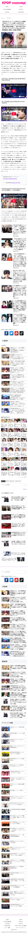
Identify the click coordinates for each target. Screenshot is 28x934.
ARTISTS (21, 921)
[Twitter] (11, 333)
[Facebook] (6, 333)
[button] (25, 485)
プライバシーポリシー (20, 927)
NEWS (4, 481)
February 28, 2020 (15, 182)
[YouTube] (16, 333)
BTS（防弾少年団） (11, 481)
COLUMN (7, 923)
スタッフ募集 (7, 927)
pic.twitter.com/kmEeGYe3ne (10, 178)
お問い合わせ (14, 929)
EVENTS (21, 923)
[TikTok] (21, 333)
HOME (7, 919)
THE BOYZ (19, 481)
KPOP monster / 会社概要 (20, 925)
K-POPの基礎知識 (7, 921)
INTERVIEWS (7, 925)
